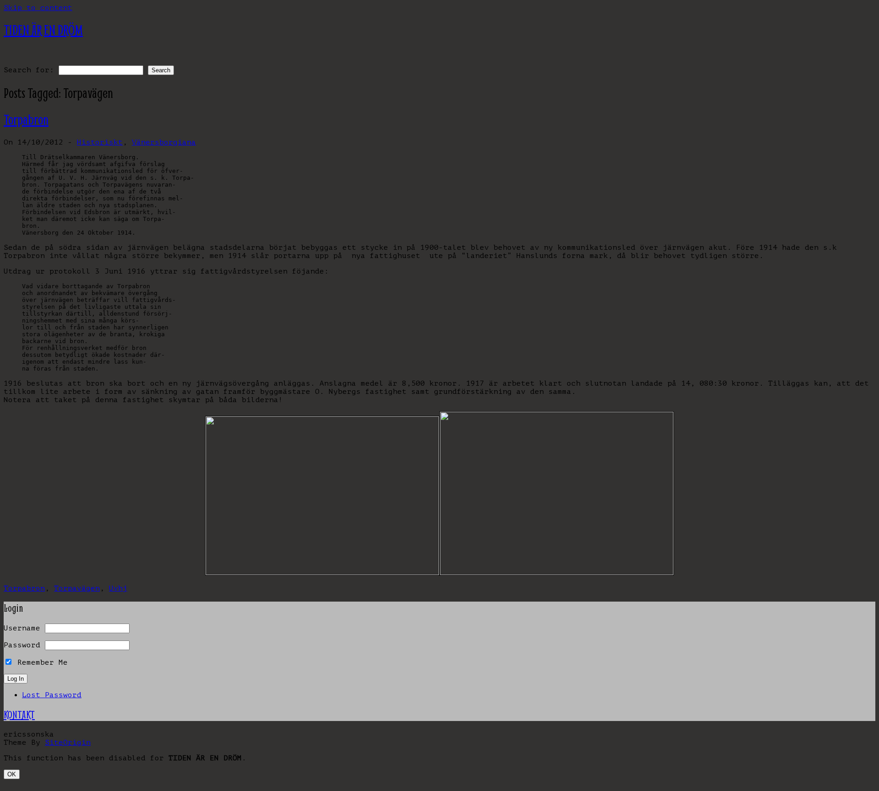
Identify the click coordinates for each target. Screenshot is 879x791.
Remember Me (40, 662)
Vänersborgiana (164, 142)
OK (11, 774)
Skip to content (38, 8)
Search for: (29, 70)
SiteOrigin (68, 742)
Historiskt (100, 142)
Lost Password (51, 695)
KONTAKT (19, 714)
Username (22, 628)
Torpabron (26, 119)
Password (22, 645)
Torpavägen (77, 588)
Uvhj (118, 588)
